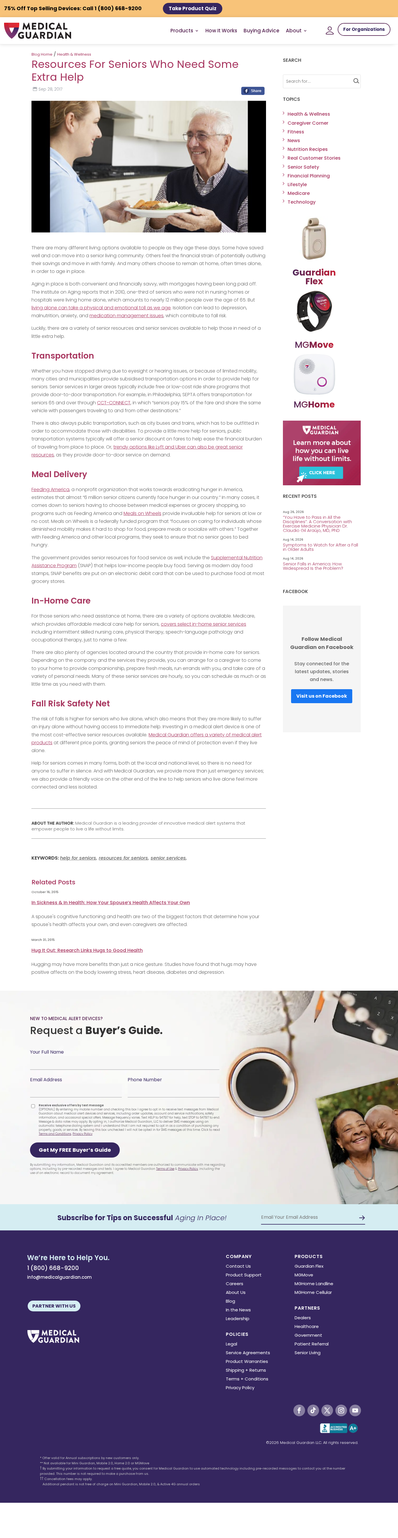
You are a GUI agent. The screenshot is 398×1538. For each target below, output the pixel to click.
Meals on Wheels (142, 513)
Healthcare (307, 1326)
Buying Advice (261, 30)
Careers (234, 1284)
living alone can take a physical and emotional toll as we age (101, 307)
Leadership (237, 1319)
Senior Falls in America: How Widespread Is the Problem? (313, 566)
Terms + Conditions (247, 1379)
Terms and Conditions (55, 1134)
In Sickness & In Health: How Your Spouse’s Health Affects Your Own (110, 902)
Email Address (46, 1079)
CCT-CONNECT (114, 402)
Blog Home (41, 54)
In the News (238, 1310)
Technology (302, 202)
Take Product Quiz (192, 8)
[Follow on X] (327, 1410)
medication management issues (126, 315)
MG (314, 344)
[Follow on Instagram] (341, 1410)
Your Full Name (47, 1052)
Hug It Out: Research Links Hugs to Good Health (87, 950)
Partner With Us (54, 1306)
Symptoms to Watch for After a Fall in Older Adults (320, 547)
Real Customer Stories (314, 158)
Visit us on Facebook (321, 696)
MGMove (304, 1275)
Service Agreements (248, 1353)
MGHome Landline (314, 1284)
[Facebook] (253, 92)
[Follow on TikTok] (313, 1410)
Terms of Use (165, 1169)
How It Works (221, 30)
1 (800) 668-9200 (53, 1268)
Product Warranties (247, 1361)
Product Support (244, 1275)
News (294, 140)
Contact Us (238, 1266)
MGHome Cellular (313, 1292)
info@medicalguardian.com (59, 1277)
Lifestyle (297, 184)
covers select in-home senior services (203, 624)
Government (308, 1335)
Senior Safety (303, 167)
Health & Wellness (74, 54)
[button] (75, 1150)
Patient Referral (312, 1344)
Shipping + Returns (246, 1370)
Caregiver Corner (308, 123)
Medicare (299, 193)
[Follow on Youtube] (355, 1410)
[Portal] (329, 30)
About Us (236, 1292)
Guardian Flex (309, 1266)
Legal (231, 1344)
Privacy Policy (82, 1134)
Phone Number (145, 1079)
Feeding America (50, 489)
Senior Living (307, 1353)
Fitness (296, 131)
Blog (230, 1301)
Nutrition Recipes (308, 149)
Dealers (303, 1318)
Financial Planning (309, 175)
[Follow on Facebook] (299, 1410)
